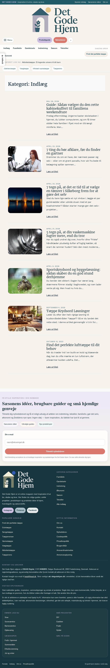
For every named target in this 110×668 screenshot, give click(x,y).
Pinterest (20, 510)
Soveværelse (10, 622)
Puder (58, 626)
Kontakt (60, 527)
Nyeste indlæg (80, 2)
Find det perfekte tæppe (96, 54)
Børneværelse (10, 626)
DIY (57, 617)
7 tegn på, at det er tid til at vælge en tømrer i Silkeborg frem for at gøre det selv (73, 190)
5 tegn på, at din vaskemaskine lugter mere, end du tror (70, 234)
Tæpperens (57, 69)
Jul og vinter (9, 653)
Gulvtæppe (6, 527)
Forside (5, 664)
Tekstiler (64, 48)
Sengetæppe (7, 532)
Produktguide (44, 40)
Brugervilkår (62, 546)
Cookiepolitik (62, 536)
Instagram (8, 510)
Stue (6, 617)
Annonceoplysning (64, 555)
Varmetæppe (7, 541)
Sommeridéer (10, 645)
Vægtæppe (24, 69)
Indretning (43, 48)
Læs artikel (52, 134)
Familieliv (17, 48)
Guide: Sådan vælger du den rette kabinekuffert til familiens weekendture (72, 108)
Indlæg (6, 48)
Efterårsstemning (11, 649)
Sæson (54, 48)
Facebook (33, 510)
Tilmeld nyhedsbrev (55, 451)
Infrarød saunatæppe (41, 69)
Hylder (58, 630)
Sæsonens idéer (94, 2)
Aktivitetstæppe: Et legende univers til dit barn (41, 62)
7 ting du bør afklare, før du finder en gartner (73, 151)
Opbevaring (9, 630)
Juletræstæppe (10, 69)
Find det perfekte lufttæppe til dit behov (73, 347)
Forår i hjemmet (11, 640)
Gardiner (59, 622)
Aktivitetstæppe (8, 550)
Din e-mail (9, 435)
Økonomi (7, 56)
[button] (2, 59)
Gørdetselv (30, 48)
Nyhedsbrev (60, 40)
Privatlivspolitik (63, 541)
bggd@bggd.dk (30, 577)
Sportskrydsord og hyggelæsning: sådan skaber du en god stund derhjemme (73, 273)
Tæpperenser (8, 536)
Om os (105, 2)
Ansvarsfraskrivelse (65, 550)
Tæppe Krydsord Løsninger (68, 311)
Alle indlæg (61, 504)
